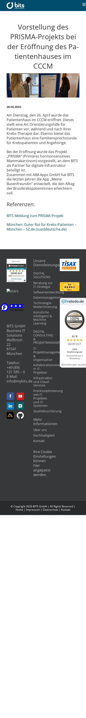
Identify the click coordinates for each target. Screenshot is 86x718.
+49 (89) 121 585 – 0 (16, 370)
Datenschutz (50, 510)
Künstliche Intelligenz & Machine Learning (42, 317)
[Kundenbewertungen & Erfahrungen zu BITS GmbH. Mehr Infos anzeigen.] (16, 261)
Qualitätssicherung (47, 411)
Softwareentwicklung (48, 292)
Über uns (40, 430)
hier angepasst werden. (41, 470)
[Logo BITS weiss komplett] (15, 4)
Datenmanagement (47, 297)
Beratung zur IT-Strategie (43, 285)
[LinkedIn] (10, 406)
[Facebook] (10, 396)
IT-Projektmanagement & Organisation (48, 354)
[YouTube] (20, 396)
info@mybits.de (19, 381)
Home (19, 510)
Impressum (33, 510)
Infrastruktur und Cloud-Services (42, 382)
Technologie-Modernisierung (45, 305)
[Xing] (20, 406)
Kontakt (39, 441)
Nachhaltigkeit (44, 435)
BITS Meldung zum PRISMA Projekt (35, 215)
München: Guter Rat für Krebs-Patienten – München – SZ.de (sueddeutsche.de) (41, 227)
